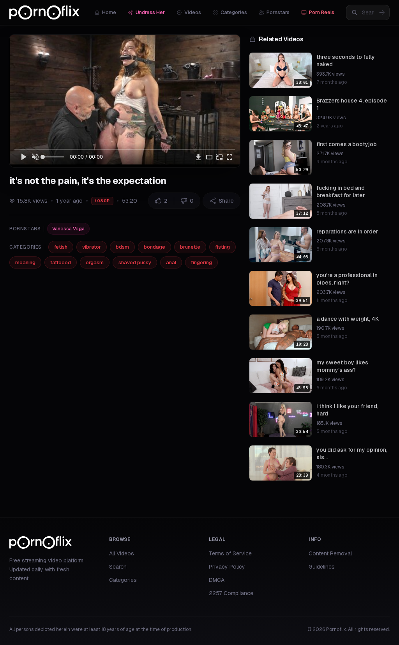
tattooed (60, 262)
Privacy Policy (227, 566)
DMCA (216, 579)
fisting (222, 247)
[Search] (382, 12)
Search (118, 566)
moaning (25, 262)
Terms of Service (230, 553)
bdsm (122, 247)
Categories (234, 12)
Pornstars (278, 12)
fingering (201, 262)
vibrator (91, 247)
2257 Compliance (231, 593)
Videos (192, 12)
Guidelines (322, 566)
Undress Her (150, 12)
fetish (60, 247)
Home (109, 12)
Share (226, 200)
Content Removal (330, 553)
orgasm (95, 262)
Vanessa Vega (68, 229)
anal (171, 262)
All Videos (121, 553)
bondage (154, 247)
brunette (190, 247)
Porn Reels (321, 12)
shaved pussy (134, 262)
